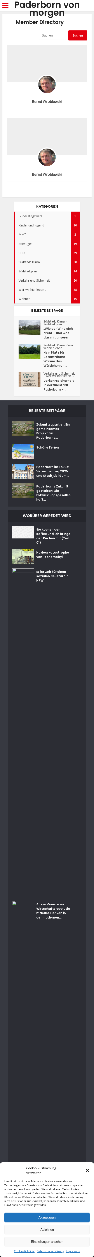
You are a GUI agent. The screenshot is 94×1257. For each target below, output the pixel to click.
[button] (87, 1170)
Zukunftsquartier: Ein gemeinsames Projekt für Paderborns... (53, 431)
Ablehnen (47, 1229)
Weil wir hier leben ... (58, 346)
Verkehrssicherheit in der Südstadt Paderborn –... (59, 385)
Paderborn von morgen (47, 9)
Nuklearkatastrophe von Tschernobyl (52, 554)
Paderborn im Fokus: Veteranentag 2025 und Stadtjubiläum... (52, 471)
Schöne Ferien (47, 447)
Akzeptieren (47, 1217)
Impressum (73, 1251)
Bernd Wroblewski (47, 101)
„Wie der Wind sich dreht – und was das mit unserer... (58, 333)
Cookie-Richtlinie (24, 1251)
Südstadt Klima (54, 321)
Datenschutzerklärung (50, 1251)
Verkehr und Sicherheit (59, 373)
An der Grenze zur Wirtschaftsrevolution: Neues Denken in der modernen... (53, 911)
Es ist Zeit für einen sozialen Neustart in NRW (52, 576)
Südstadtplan (53, 324)
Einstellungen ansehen (47, 1241)
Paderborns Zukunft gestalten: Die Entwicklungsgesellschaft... (53, 493)
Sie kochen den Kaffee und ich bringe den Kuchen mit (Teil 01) (53, 536)
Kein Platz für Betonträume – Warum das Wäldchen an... (56, 359)
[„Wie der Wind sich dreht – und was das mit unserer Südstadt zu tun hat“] (31, 327)
